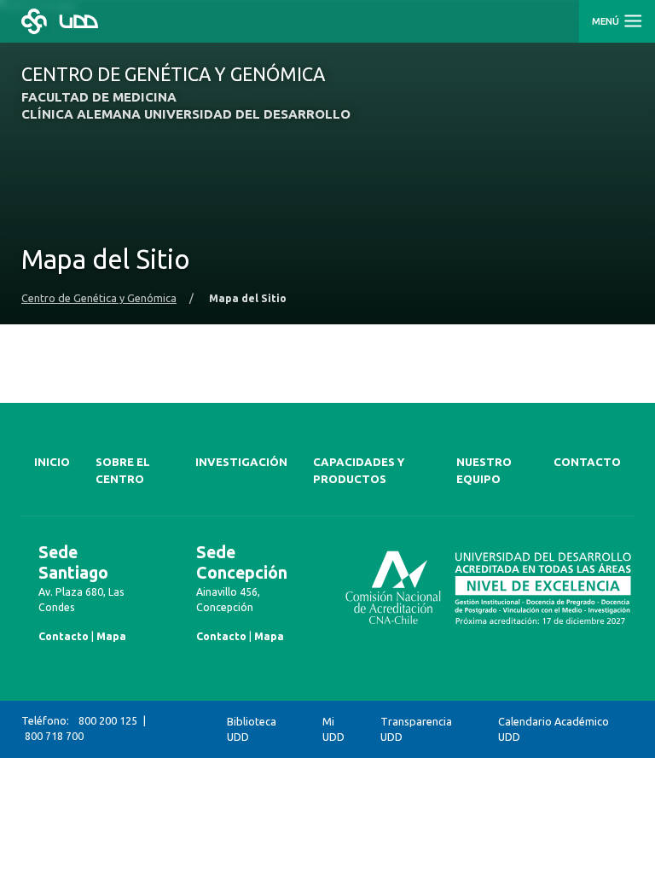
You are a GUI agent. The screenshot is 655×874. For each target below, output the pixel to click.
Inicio (52, 462)
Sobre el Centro (123, 471)
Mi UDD (333, 729)
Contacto (587, 462)
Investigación (241, 462)
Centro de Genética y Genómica (99, 298)
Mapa (111, 636)
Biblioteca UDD (251, 729)
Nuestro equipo (484, 471)
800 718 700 (54, 736)
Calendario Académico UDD (553, 729)
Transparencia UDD (416, 729)
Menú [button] (607, 21)
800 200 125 (107, 720)
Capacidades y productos (358, 471)
